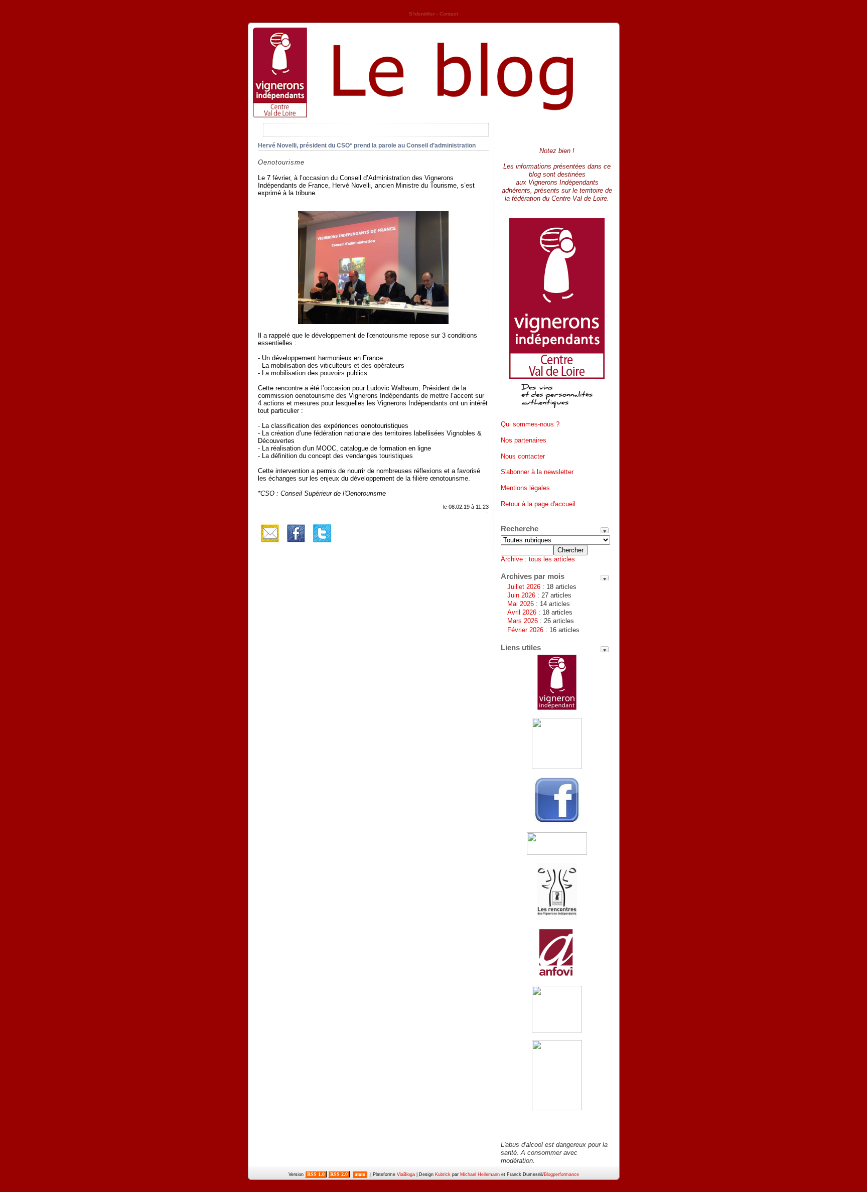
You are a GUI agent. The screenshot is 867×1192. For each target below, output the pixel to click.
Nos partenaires (523, 440)
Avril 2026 (521, 612)
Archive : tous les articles (538, 559)
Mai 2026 (520, 604)
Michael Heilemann (480, 1174)
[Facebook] (296, 543)
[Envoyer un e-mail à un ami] (270, 543)
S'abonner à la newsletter (537, 472)
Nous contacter (523, 456)
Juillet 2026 (523, 586)
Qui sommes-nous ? (530, 424)
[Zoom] (373, 322)
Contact (449, 14)
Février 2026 (525, 630)
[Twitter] (322, 543)
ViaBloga (406, 1174)
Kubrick (443, 1174)
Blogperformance (561, 1174)
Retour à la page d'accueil (538, 504)
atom (360, 1174)
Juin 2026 (521, 595)
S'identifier (422, 14)
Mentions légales (525, 488)
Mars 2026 (522, 621)
